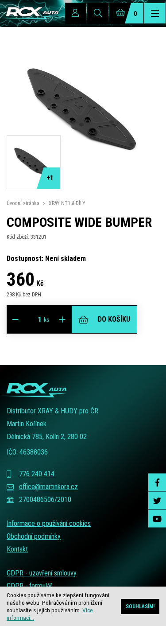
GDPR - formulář (29, 586)
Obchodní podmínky (34, 536)
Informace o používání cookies (49, 523)
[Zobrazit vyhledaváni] (97, 13)
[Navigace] (155, 13)
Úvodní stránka (23, 203)
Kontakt (17, 549)
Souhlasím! (140, 606)
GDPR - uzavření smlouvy (42, 573)
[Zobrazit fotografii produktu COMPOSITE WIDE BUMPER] (83, 183)
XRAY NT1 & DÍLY (67, 203)
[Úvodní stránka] (29, 13)
